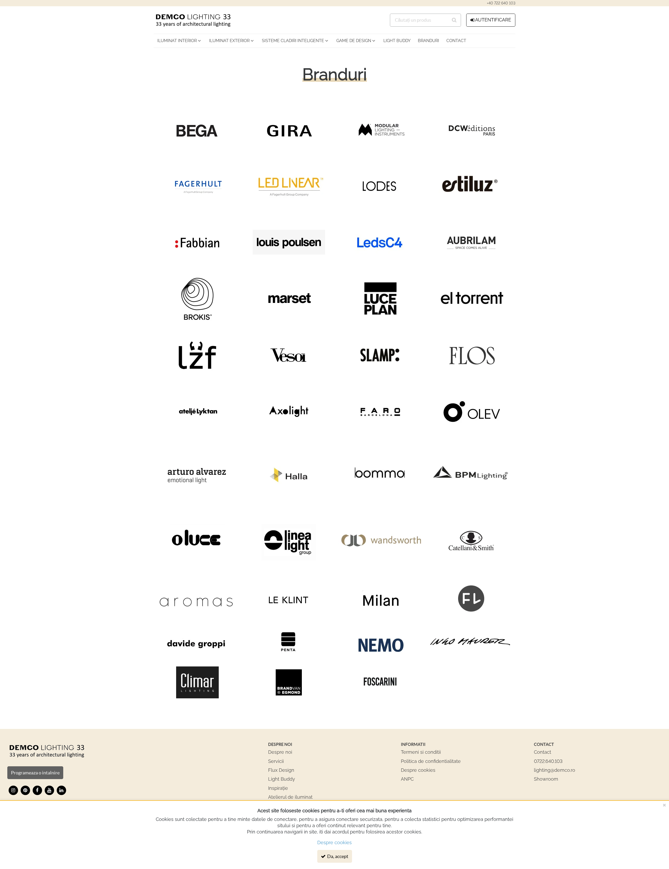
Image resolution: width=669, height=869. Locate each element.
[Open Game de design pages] (375, 41)
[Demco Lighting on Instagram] (13, 790)
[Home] (193, 19)
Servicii (276, 761)
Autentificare (493, 19)
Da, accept (337, 856)
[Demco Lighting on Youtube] (49, 790)
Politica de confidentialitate (431, 761)
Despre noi (280, 752)
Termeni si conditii (421, 752)
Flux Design (281, 770)
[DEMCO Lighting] (46, 750)
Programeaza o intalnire (35, 772)
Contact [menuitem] (456, 40)
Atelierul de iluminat (290, 797)
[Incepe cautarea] (454, 20)
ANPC (407, 779)
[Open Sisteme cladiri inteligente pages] (328, 41)
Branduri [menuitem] (428, 40)
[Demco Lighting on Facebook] (37, 790)
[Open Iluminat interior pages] (201, 41)
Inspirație (278, 788)
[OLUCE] (197, 542)
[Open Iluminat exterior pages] (254, 41)
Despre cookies (418, 770)
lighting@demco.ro (554, 770)
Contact (542, 752)
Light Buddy (281, 779)
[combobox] (425, 20)
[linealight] (289, 542)
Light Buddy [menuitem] (397, 40)
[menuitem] (179, 41)
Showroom (546, 779)
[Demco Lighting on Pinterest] (25, 790)
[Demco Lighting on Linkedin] (61, 790)
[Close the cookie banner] (664, 805)
